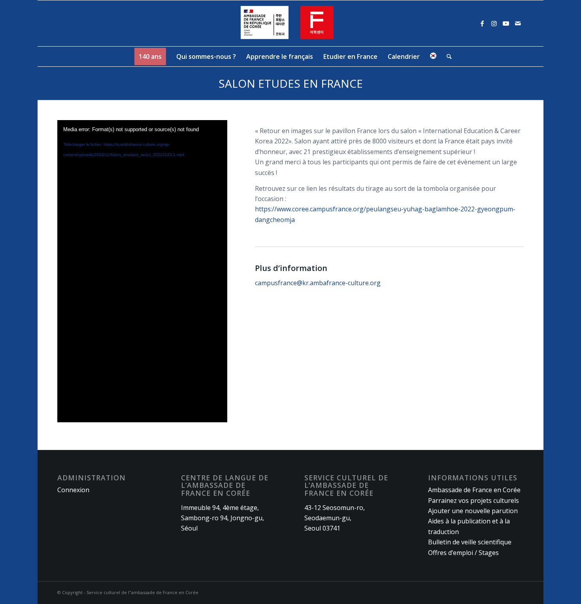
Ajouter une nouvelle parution (473, 510)
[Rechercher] (446, 56)
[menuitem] (150, 56)
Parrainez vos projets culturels (473, 500)
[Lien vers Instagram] (494, 23)
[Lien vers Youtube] (506, 23)
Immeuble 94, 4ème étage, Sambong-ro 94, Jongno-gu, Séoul (222, 518)
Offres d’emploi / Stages (463, 552)
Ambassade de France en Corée (474, 489)
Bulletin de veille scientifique (469, 542)
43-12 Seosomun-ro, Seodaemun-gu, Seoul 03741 (334, 518)
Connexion (73, 489)
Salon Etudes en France (291, 83)
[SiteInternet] (291, 23)
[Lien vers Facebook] (482, 23)
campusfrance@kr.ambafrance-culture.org (318, 282)
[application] (142, 271)
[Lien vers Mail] (518, 23)
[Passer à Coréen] (433, 56)
